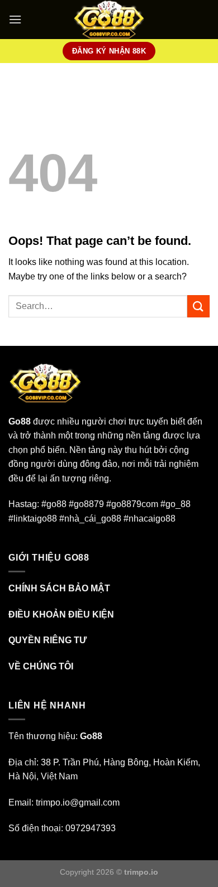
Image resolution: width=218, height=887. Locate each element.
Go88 (19, 421)
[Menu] (15, 19)
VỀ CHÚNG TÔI (40, 666)
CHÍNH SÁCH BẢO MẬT (59, 588)
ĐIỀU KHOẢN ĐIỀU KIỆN (61, 614)
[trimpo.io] (109, 19)
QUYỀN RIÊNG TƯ (47, 640)
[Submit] (198, 306)
